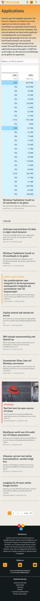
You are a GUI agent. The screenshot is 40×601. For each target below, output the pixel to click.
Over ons (20, 587)
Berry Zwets (7, 208)
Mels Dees (6, 242)
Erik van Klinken (9, 421)
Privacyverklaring (20, 594)
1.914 (26, 513)
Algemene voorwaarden (20, 592)
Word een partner (20, 583)
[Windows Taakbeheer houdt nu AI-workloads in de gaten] (20, 127)
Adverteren (20, 585)
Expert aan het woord (14, 277)
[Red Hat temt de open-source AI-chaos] (20, 392)
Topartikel (9, 404)
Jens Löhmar (8, 301)
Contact (20, 589)
